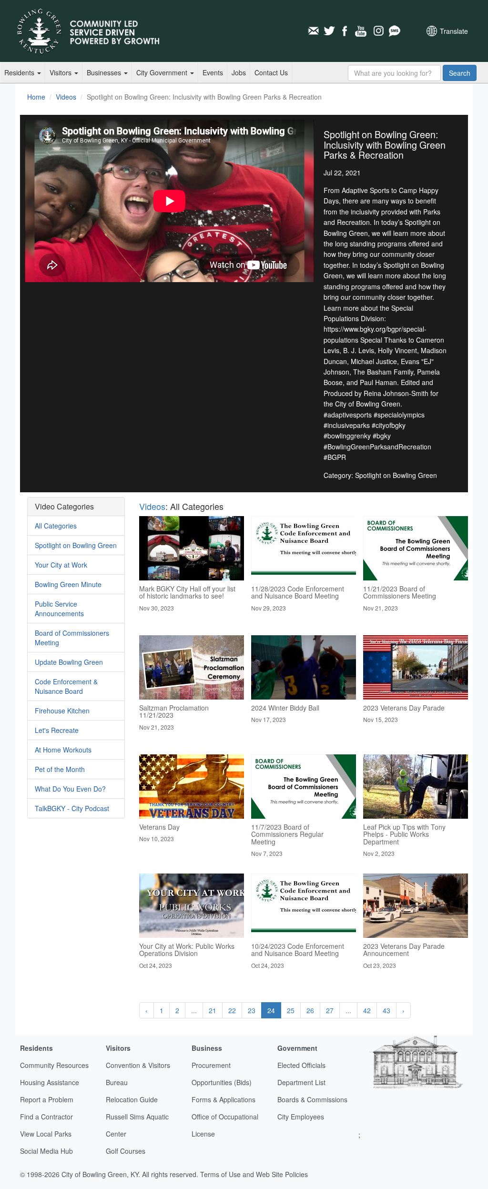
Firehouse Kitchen (62, 710)
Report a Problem (46, 1099)
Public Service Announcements (59, 608)
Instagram (378, 31)
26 (310, 1010)
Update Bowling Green (69, 662)
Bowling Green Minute (68, 584)
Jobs (239, 72)
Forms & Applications (223, 1099)
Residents (20, 72)
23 (251, 1010)
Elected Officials (301, 1065)
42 (367, 1010)
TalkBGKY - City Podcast (72, 808)
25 (291, 1010)
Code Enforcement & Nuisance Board (66, 686)
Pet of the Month (60, 769)
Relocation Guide (132, 1099)
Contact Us (271, 72)
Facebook (345, 31)
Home (36, 97)
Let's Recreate (57, 730)
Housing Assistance (49, 1082)
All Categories (56, 525)
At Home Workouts (63, 749)
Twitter (329, 31)
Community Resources (54, 1065)
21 (212, 1010)
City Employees (300, 1116)
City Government (162, 72)
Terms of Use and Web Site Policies (254, 1174)
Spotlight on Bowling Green (76, 545)
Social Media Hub (46, 1151)
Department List (301, 1082)
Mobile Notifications (394, 31)
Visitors (61, 72)
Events (213, 72)
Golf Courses (125, 1151)
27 (330, 1010)
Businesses (105, 72)
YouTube (362, 31)
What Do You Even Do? (70, 788)
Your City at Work (61, 564)
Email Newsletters (313, 31)
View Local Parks (45, 1133)
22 (232, 1010)
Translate (454, 31)
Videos (66, 97)
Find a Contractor (46, 1116)
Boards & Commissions (312, 1099)
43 (386, 1010)
